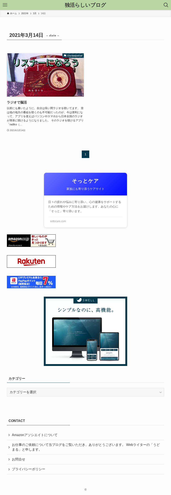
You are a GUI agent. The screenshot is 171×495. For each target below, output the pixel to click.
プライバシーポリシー (28, 469)
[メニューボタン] (5, 5)
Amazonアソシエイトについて (35, 435)
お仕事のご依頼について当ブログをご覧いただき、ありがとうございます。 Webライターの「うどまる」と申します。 (86, 447)
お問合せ (18, 459)
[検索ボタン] (166, 5)
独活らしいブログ (85, 4)
